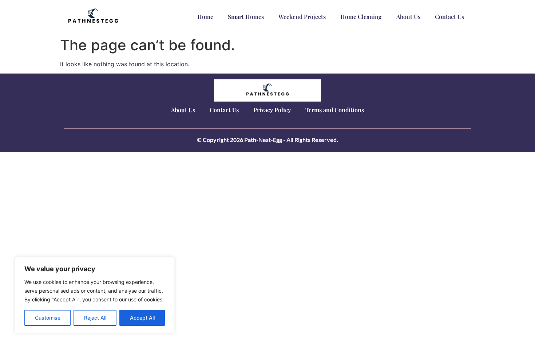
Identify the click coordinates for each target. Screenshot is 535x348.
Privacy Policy (272, 110)
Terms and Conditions (334, 110)
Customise (47, 318)
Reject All (95, 318)
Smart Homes (246, 16)
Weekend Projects (302, 16)
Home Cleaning (361, 16)
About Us (408, 16)
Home (205, 16)
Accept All (142, 318)
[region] (95, 295)
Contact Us (449, 16)
